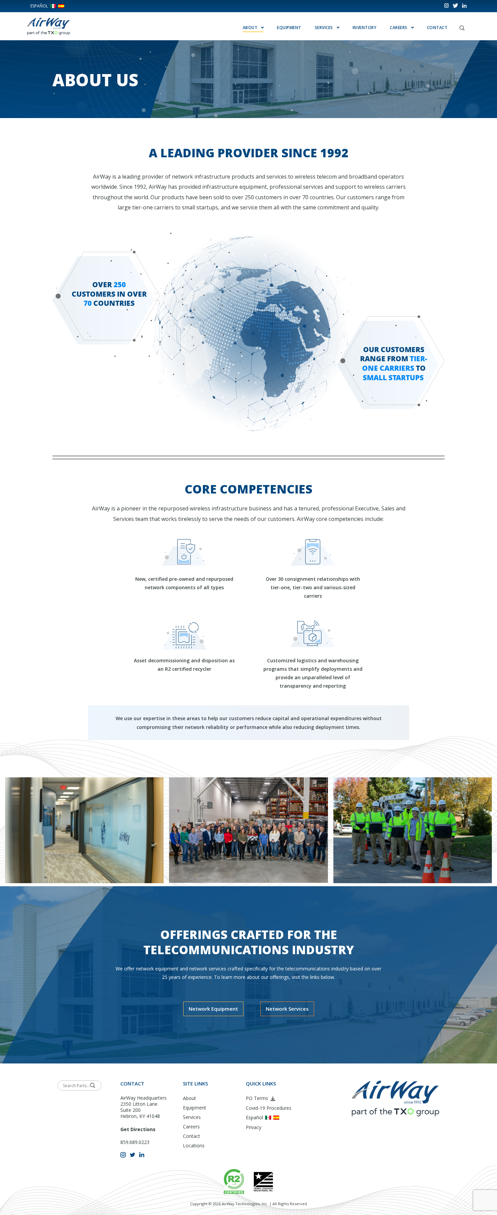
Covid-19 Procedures (268, 1108)
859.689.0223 (134, 1142)
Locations (194, 1145)
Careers (191, 1126)
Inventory (365, 27)
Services (324, 27)
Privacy (253, 1127)
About (189, 1098)
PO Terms (257, 1098)
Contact (437, 27)
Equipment (289, 27)
